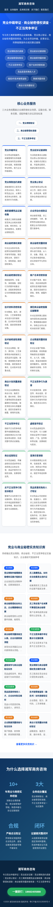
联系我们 (45, 9)
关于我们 (35, 9)
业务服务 (14, 9)
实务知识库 (25, 9)
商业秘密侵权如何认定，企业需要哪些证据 (13, 607)
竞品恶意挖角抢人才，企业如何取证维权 (13, 696)
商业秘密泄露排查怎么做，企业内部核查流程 (13, 638)
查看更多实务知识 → (26, 744)
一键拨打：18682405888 (26, 891)
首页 (6, 9)
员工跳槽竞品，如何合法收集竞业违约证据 (38, 577)
